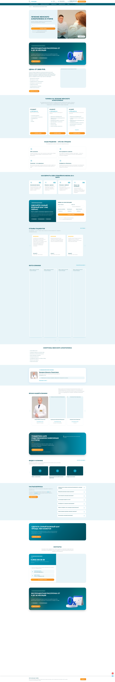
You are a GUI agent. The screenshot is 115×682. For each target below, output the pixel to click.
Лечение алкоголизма (34, 4)
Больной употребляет (61, 209)
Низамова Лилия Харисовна (75, 419)
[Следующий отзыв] (85, 246)
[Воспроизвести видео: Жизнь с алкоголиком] (40, 470)
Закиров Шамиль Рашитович (49, 372)
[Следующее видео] (85, 472)
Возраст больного (79, 209)
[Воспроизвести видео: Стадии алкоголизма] (75, 470)
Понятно (83, 679)
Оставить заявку (43, 28)
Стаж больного (69, 209)
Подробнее (77, 129)
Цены (68, 4)
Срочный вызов (82, 1)
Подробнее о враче (43, 380)
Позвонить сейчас (43, 579)
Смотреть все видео (81, 460)
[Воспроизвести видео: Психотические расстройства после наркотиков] (57, 470)
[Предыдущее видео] (30, 472)
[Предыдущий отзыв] (30, 246)
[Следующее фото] (60, 340)
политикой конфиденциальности (67, 219)
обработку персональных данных (42, 30)
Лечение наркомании (45, 4)
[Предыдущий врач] (30, 411)
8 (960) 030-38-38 (73, 1)
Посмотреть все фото (80, 265)
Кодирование (53, 4)
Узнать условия (36, 61)
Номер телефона (61, 204)
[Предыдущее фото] (55, 340)
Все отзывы (82, 228)
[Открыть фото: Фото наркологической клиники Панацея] (35, 302)
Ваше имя (73, 204)
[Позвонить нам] (112, 673)
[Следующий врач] (85, 411)
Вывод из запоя (62, 4)
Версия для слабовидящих (81, 4)
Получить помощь (34, 91)
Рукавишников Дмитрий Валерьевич (57, 419)
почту (48, 491)
